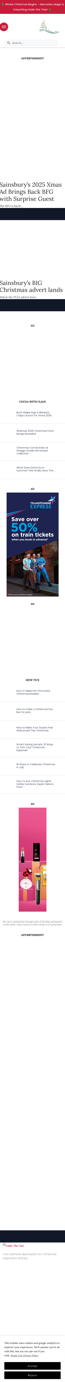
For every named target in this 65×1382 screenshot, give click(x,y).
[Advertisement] (32, 94)
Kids (5, 1313)
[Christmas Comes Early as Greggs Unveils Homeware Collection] (6, 451)
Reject (32, 1375)
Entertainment (12, 1308)
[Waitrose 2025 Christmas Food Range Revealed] (6, 432)
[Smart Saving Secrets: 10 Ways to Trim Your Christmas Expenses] (6, 747)
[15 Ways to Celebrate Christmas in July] (6, 766)
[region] (32, 1359)
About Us (9, 1275)
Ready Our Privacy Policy (24, 1355)
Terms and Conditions (17, 1290)
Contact (8, 1280)
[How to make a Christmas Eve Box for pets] (6, 711)
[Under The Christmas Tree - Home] (13, 1245)
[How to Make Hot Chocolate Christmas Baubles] (6, 692)
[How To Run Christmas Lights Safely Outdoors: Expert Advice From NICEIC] (6, 784)
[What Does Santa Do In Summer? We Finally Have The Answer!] (6, 469)
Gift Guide (9, 1318)
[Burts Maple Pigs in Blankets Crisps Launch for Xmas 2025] (6, 414)
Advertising (10, 1285)
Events (7, 1323)
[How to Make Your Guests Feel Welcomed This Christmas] (6, 729)
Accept (32, 1365)
